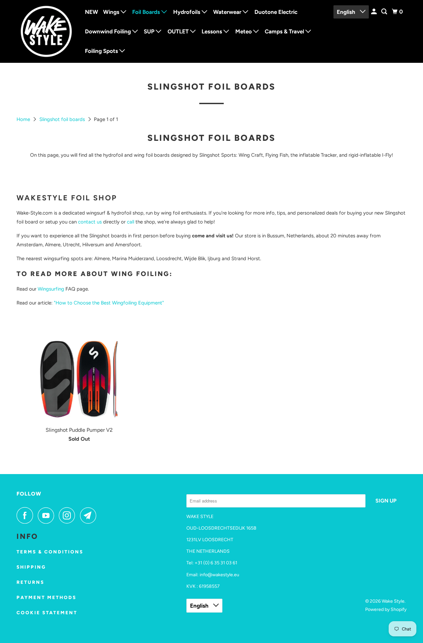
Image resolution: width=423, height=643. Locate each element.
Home (24, 119)
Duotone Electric (275, 12)
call (130, 222)
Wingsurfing (51, 289)
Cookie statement (47, 613)
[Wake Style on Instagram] (69, 515)
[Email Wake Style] (90, 515)
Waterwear (228, 12)
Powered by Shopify (385, 609)
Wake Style (393, 601)
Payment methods (46, 597)
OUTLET (179, 31)
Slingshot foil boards (62, 119)
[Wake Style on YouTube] (48, 515)
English (347, 12)
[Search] (384, 11)
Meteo (244, 31)
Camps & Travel (285, 31)
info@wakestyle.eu (219, 575)
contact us (90, 222)
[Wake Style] (46, 31)
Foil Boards (146, 12)
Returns (30, 582)
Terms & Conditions (50, 552)
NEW (91, 12)
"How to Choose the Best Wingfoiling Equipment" (109, 303)
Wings (112, 12)
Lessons (212, 31)
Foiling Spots (102, 51)
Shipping (31, 567)
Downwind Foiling (108, 31)
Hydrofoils (187, 12)
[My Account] (374, 11)
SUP (150, 31)
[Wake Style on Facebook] (26, 515)
